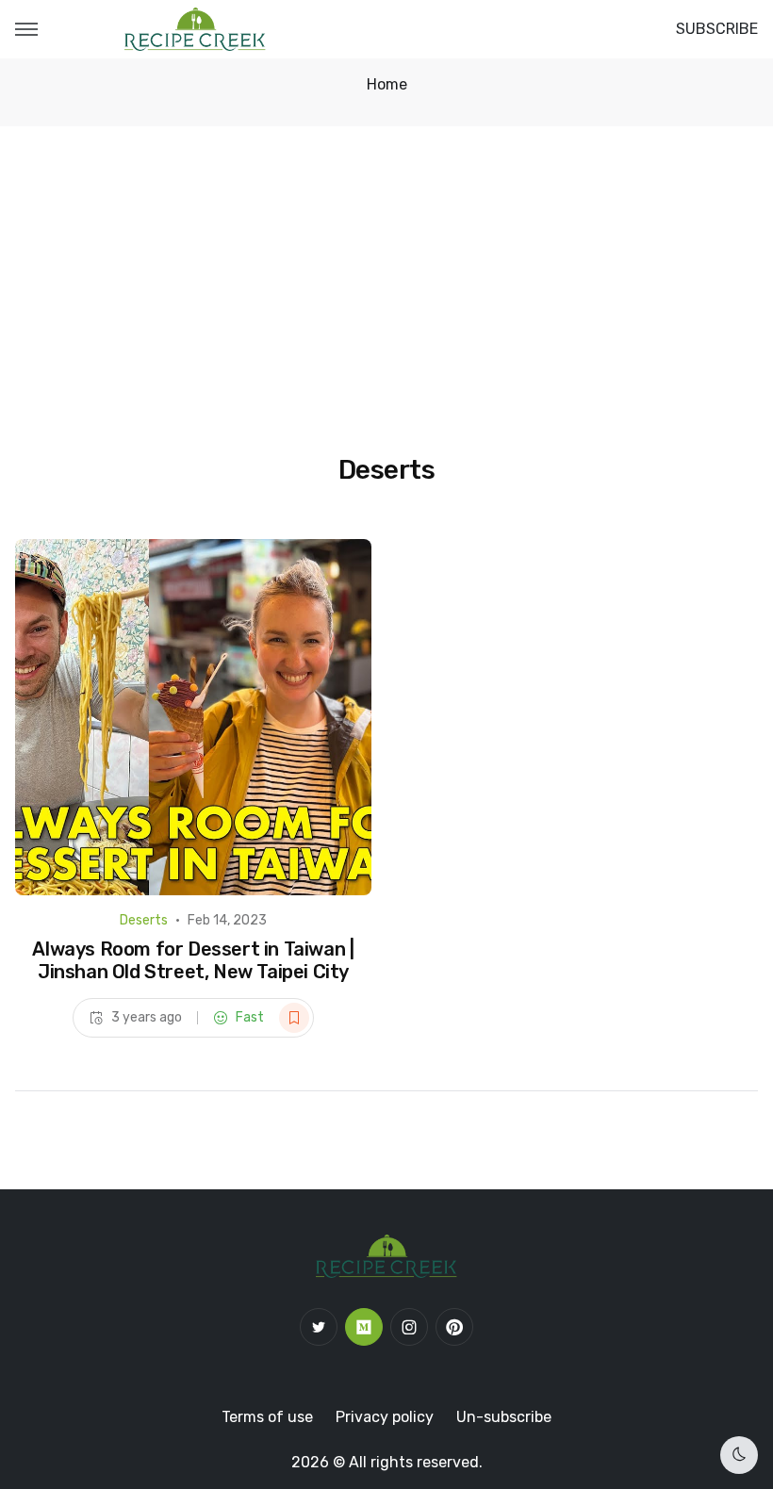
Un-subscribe (503, 1417)
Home (387, 84)
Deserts (144, 920)
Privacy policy (385, 1417)
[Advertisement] (386, 268)
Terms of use (267, 1417)
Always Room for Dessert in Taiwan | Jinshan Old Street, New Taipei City (193, 960)
